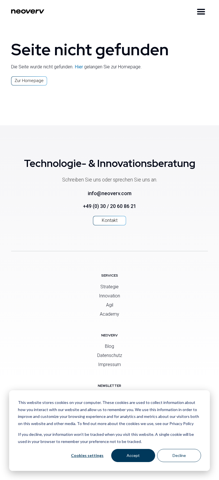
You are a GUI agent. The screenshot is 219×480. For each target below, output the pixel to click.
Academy (109, 314)
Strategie (109, 286)
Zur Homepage (29, 80)
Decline (179, 455)
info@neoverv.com (109, 193)
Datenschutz (109, 355)
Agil (109, 305)
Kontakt (109, 220)
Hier (79, 67)
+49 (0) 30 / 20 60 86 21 (109, 206)
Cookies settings (87, 455)
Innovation (109, 296)
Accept (133, 455)
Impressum (109, 364)
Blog (109, 346)
